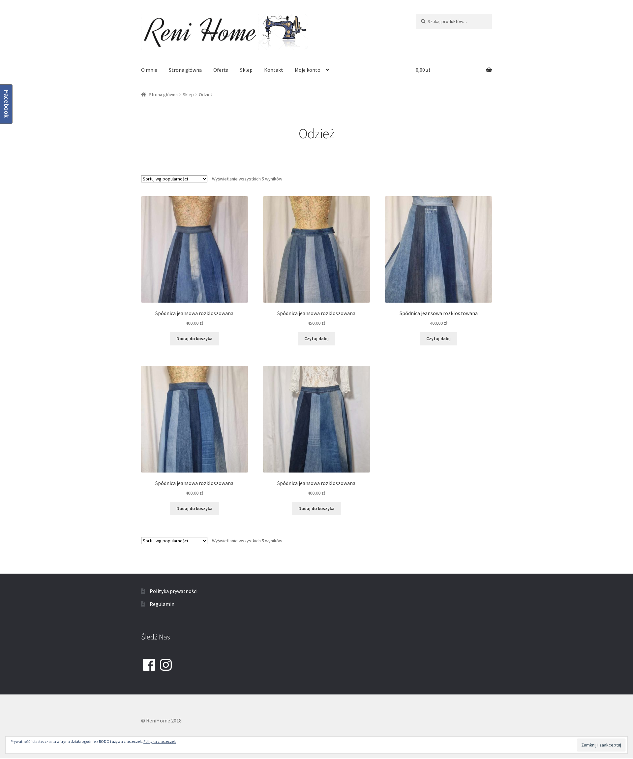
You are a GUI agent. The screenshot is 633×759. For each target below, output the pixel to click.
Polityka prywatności (173, 591)
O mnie (149, 70)
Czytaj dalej (316, 338)
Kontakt (273, 70)
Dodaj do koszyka (194, 338)
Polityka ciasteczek (159, 741)
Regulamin (162, 604)
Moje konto (307, 70)
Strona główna (185, 70)
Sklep (246, 70)
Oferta (220, 70)
